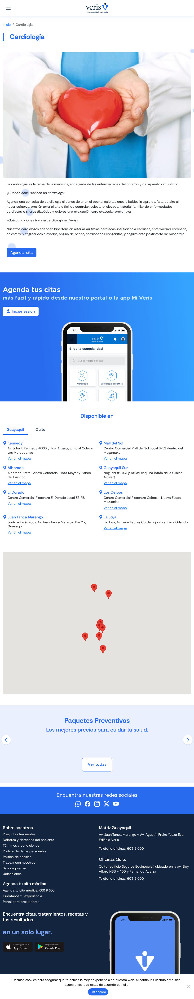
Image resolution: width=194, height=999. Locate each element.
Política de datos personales (24, 851)
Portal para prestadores (21, 902)
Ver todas (97, 764)
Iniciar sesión (23, 311)
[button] (99, 636)
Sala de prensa (14, 868)
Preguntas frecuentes (19, 834)
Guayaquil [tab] (15, 429)
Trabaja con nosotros (19, 862)
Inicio (7, 24)
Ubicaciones (12, 874)
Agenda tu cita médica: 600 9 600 (28, 890)
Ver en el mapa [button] (19, 458)
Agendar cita (21, 252)
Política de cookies (17, 857)
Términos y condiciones (21, 845)
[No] (188, 986)
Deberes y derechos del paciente (28, 840)
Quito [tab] (40, 429)
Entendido (98, 992)
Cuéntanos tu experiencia (22, 896)
